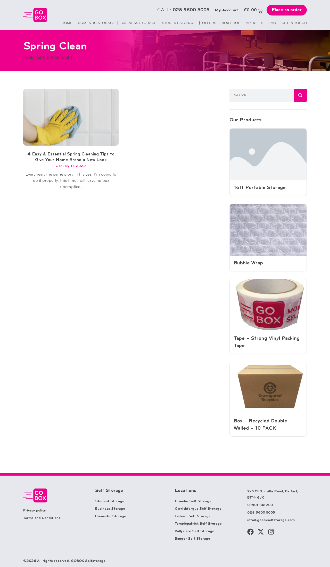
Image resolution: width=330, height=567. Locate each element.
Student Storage (179, 23)
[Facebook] (250, 532)
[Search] (300, 95)
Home (67, 23)
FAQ (272, 23)
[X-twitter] (261, 532)
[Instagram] (271, 532)
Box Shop (231, 23)
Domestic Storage (96, 23)
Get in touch (294, 23)
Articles (254, 23)
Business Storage (138, 23)
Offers (209, 23)
